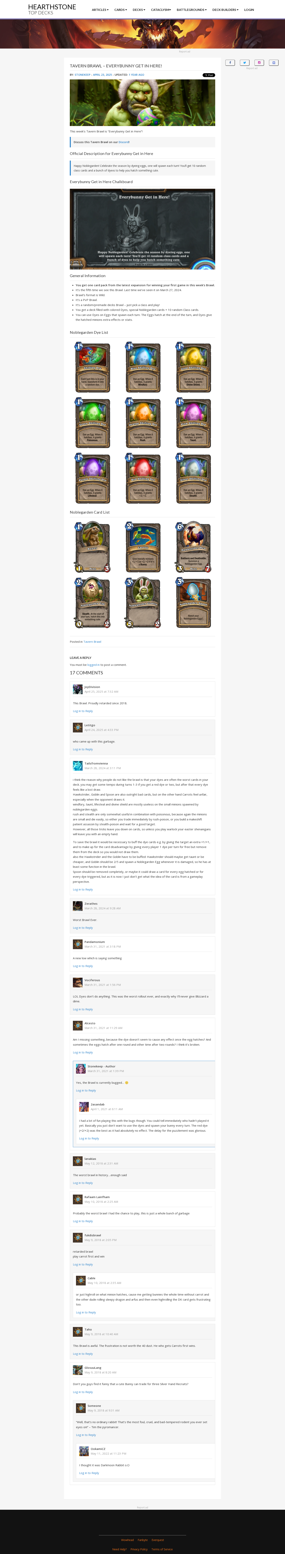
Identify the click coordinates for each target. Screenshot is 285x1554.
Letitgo (90, 725)
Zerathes (91, 903)
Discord (124, 142)
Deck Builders (224, 9)
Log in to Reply (83, 711)
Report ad (184, 51)
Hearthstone (52, 9)
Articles (99, 9)
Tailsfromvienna (96, 763)
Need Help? (119, 1549)
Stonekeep (82, 75)
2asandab (97, 1104)
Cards (119, 9)
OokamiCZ (98, 1449)
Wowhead (127, 1540)
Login (249, 9)
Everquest (158, 1540)
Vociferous (92, 980)
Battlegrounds (191, 9)
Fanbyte (143, 1540)
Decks (138, 9)
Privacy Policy (139, 1549)
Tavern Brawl (92, 642)
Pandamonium (95, 942)
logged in (93, 665)
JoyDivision (92, 687)
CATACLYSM (160, 9)
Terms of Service (162, 1549)
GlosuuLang (93, 1368)
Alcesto (90, 1023)
